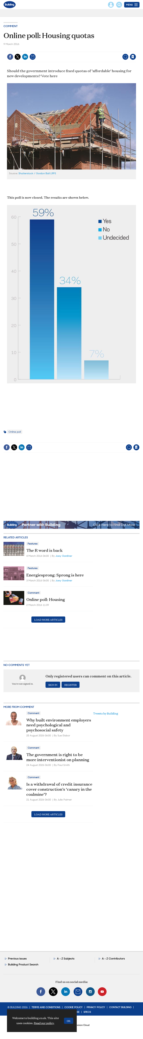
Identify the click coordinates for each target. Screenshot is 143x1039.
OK (68, 1021)
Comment (10, 26)
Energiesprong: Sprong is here (55, 575)
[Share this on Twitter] (17, 57)
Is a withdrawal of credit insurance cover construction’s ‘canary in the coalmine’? (59, 789)
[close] (136, 49)
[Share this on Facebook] (10, 57)
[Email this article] (32, 57)
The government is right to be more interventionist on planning (57, 757)
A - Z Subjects (65, 958)
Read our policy (44, 1023)
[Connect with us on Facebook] (40, 991)
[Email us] (77, 991)
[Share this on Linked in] (25, 57)
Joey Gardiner (63, 555)
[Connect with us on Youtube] (102, 991)
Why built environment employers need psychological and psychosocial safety (58, 725)
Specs (87, 1011)
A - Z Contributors (113, 958)
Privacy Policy (96, 1007)
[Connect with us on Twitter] (53, 991)
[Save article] (133, 57)
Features (32, 543)
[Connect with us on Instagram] (90, 991)
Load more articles (48, 619)
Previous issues (17, 958)
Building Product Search (23, 964)
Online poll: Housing (45, 599)
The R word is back (44, 550)
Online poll (15, 431)
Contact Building (120, 1007)
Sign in (89, 49)
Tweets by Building (105, 713)
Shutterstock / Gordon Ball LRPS (37, 173)
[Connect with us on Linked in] (65, 991)
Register (70, 685)
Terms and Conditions (46, 1007)
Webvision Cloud (80, 1025)
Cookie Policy (73, 1007)
